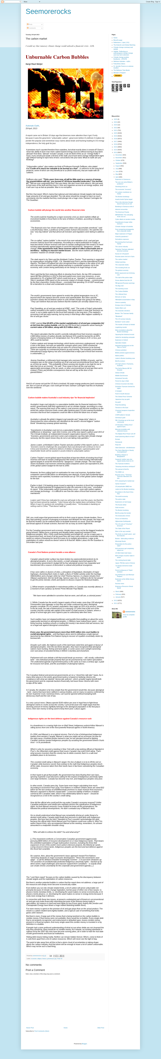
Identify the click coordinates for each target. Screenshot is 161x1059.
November (119, 158)
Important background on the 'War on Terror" (124, 346)
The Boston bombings (122, 196)
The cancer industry (121, 246)
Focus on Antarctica (121, 518)
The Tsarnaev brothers (122, 464)
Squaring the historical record (124, 334)
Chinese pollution (121, 350)
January (118, 597)
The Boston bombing (122, 510)
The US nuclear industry (123, 319)
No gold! (118, 402)
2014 (116, 150)
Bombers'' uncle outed (122, 322)
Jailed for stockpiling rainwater (125, 337)
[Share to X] (59, 956)
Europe (117, 439)
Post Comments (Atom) (41, 1031)
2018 (116, 138)
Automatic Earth (32, 126)
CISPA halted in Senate (122, 415)
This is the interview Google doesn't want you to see (124, 203)
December (119, 155)
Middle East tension (121, 375)
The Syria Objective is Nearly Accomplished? (124, 451)
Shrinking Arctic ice (121, 186)
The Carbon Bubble (121, 291)
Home (66, 1028)
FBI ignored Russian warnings (125, 283)
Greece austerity (120, 302)
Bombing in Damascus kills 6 (124, 206)
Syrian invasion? (120, 484)
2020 (116, 133)
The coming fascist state (123, 560)
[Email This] (54, 956)
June (117, 171)
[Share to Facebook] (61, 956)
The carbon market (121, 259)
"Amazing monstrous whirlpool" (125, 466)
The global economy (121, 270)
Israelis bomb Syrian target (123, 199)
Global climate (119, 373)
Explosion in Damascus (122, 179)
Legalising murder (121, 327)
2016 (116, 144)
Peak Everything (120, 405)
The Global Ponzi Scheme (123, 396)
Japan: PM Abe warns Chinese (125, 563)
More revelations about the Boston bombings (123, 331)
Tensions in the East (121, 407)
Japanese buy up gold (122, 399)
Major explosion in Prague (123, 234)
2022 (116, 128)
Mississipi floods (120, 541)
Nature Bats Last (120, 308)
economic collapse (36, 958)
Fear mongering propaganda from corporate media (124, 230)
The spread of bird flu (122, 469)
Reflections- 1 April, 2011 (121, 42)
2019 (116, 136)
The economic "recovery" (123, 189)
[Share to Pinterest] (63, 956)
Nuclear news (119, 583)
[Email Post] (50, 955)
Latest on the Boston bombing (124, 489)
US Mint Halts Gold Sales (123, 553)
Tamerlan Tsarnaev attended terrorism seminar (124, 250)
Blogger (84, 1044)
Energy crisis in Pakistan (123, 305)
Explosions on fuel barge (123, 502)
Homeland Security (121, 378)
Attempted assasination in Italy (125, 299)
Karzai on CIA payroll (122, 254)
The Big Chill (119, 286)
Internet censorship (121, 209)
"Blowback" (118, 316)
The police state (120, 499)
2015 (116, 147)
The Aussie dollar (120, 505)
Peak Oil (59, 958)
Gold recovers (119, 507)
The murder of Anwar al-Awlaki (125, 324)
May (117, 174)
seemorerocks (130, 612)
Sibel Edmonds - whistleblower (125, 447)
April (117, 177)
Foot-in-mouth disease (122, 394)
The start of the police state (123, 277)
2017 (116, 141)
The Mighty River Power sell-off (125, 434)
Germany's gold (120, 417)
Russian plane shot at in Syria (124, 256)
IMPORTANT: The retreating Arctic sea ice (124, 215)
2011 (116, 603)
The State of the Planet (122, 528)
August (118, 166)
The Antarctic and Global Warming (124, 45)
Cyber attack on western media (125, 219)
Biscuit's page (118, 40)
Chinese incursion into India (124, 384)
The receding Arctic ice (122, 267)
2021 (116, 130)
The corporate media (122, 265)
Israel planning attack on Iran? (125, 436)
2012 (116, 600)
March (118, 591)
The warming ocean (121, 288)
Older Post (100, 1028)
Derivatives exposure (122, 239)
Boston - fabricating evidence (124, 538)
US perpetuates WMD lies (123, 486)
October (118, 160)
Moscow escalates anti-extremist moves (122, 430)
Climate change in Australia (124, 226)
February (119, 594)
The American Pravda (122, 212)
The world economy (121, 496)
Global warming (120, 262)
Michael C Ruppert (120, 73)
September (119, 163)
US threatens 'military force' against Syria (124, 425)
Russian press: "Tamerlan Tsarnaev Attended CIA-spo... (123, 476)
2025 (116, 119)
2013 (116, 152)
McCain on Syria (120, 297)
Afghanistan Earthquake (123, 521)
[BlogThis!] (56, 956)
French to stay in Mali (122, 381)
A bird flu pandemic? (121, 236)
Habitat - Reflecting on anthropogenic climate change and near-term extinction (123, 53)
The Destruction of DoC (122, 516)
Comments (32, 28)
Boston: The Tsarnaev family (124, 313)
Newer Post (30, 1028)
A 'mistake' (118, 391)
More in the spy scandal (122, 531)
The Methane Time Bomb (122, 70)
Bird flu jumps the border (123, 513)
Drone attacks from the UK (123, 280)
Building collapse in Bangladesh (121, 455)
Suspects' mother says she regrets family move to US (124, 460)
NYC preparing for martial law (124, 481)
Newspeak (118, 442)
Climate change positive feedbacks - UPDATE (121, 58)
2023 (116, 125)
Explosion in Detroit (121, 340)
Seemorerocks (48, 11)
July (117, 168)
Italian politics (119, 355)
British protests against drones (125, 353)
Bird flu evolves (120, 361)
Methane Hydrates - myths (122, 61)
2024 (116, 122)
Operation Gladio (120, 343)
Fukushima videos (119, 64)
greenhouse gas (52, 958)
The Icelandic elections (122, 311)
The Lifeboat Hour (121, 294)
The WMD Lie (119, 472)
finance (44, 958)
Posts (30, 24)
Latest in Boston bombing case (125, 358)
